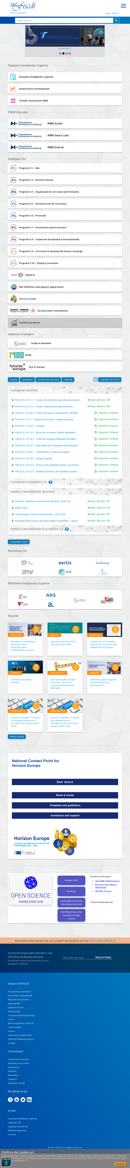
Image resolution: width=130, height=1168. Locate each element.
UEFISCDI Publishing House (21, 1039)
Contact (11, 1043)
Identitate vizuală (16, 1083)
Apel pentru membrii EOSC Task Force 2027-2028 (63, 643)
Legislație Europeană (18, 1126)
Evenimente (14, 1067)
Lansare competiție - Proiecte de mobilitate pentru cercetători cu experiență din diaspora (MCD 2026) (65, 722)
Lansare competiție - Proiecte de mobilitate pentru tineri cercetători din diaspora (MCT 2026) (25, 722)
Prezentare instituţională (20, 995)
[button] (27, 41)
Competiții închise (19, 541)
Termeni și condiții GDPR (19, 1035)
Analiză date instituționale (34, 88)
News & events (65, 795)
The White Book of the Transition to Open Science (71, 915)
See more (65, 782)
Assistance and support (65, 815)
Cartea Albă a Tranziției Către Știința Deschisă (71, 902)
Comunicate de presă (48, 379)
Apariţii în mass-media (18, 1063)
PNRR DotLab (56, 147)
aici (111, 902)
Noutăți (13, 379)
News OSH (54, 635)
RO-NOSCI (71, 891)
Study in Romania (41, 343)
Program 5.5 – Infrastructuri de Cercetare (43, 203)
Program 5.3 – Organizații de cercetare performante (49, 191)
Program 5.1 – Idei (29, 167)
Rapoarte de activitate (18, 999)
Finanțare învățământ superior (36, 76)
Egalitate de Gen (16, 1007)
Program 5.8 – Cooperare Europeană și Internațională (49, 239)
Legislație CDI (14, 1122)
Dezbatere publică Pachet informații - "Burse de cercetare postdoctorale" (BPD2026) (63, 684)
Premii (11, 1019)
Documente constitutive (19, 991)
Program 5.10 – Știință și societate (38, 263)
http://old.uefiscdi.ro (102, 940)
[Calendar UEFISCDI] (95, 379)
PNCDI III (30, 275)
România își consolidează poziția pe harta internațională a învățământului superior (23, 645)
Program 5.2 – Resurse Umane (36, 179)
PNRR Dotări (55, 123)
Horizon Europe (27, 298)
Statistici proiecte (29, 322)
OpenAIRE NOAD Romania (107, 881)
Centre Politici (14, 1027)
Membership (14, 1011)
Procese (12, 1134)
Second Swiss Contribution (53, 310)
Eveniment (15, 673)
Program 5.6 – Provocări (32, 215)
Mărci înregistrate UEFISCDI (21, 1023)
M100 (28, 355)
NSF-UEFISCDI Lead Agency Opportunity (41, 286)
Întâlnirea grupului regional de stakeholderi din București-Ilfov (103, 682)
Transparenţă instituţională (21, 1015)
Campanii (12, 1079)
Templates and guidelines (65, 805)
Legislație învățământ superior (22, 1118)
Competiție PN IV (57, 673)
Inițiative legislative (17, 1130)
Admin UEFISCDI (112, 13)
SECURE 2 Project (103, 891)
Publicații (67, 379)
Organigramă (14, 1003)
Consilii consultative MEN (33, 100)
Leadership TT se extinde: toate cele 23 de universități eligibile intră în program (103, 644)
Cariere (11, 1031)
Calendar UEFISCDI (110, 379)
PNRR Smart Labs (58, 135)
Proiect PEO (15, 635)
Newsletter (27, 379)
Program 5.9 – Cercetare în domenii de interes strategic (51, 251)
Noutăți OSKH (71, 880)
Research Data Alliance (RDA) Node (106, 886)
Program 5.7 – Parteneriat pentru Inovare (42, 227)
